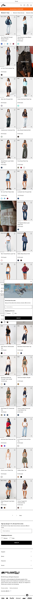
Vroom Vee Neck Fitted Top (24, 99)
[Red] (7, 198)
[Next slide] (31, 9)
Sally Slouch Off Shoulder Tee (7, 347)
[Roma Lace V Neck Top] (8, 458)
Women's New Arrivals (18, 12)
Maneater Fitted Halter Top (24, 346)
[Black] (1, 322)
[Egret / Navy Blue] (4, 44)
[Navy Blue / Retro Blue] (18, 260)
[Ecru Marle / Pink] (1, 260)
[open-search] (21, 5)
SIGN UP (16, 542)
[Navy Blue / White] (18, 198)
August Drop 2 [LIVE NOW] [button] (16, 9)
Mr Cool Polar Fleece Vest (7, 192)
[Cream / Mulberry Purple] (21, 508)
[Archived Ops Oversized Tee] (8, 427)
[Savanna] (18, 167)
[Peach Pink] (4, 353)
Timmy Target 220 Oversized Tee (22, 501)
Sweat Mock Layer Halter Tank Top (7, 161)
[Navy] (1, 508)
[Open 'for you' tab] (27, 595)
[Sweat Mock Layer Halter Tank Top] (8, 149)
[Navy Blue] (1, 167)
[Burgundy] (21, 167)
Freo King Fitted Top (23, 161)
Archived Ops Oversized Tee (8, 439)
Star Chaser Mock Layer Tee (8, 253)
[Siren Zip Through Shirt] (8, 87)
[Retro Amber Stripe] (18, 477)
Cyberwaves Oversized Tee (8, 130)
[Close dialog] (31, 281)
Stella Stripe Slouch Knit (24, 253)
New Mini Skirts (8, 216)
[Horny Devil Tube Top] (8, 273)
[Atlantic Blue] (7, 44)
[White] (24, 167)
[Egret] (18, 353)
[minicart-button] (28, 5)
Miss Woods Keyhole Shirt (24, 130)
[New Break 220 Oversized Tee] (8, 396)
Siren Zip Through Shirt (7, 99)
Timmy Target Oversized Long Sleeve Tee (24, 409)
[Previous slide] (2, 9)
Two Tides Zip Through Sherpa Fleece (7, 38)
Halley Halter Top (22, 470)
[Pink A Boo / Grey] (10, 44)
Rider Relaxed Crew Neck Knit (7, 501)
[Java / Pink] (21, 260)
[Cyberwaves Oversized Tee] (8, 118)
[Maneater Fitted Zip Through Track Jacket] (8, 365)
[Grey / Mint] (1, 136)
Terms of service (14, 588)
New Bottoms (25, 61)
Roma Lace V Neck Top (7, 470)
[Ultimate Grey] (1, 105)
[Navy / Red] (13, 44)
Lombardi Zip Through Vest (24, 192)
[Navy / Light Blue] (1, 44)
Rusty (16, 1)
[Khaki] (18, 384)
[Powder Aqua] (18, 44)
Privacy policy (4, 588)
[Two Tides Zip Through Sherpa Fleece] (8, 25)
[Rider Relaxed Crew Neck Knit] (8, 489)
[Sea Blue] (4, 415)
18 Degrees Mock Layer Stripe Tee (24, 223)
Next (20, 515)
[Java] (18, 136)
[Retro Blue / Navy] (21, 353)
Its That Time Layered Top (7, 68)
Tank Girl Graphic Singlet (24, 377)
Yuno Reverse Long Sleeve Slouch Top (24, 38)
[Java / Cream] (18, 508)
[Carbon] (1, 75)
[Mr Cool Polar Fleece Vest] (8, 180)
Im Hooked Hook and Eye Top (24, 440)
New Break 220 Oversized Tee (7, 409)
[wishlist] (25, 5)
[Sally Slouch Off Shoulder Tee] (8, 335)
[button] (14, 17)
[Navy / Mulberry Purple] (4, 446)
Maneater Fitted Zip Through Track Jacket (6, 378)
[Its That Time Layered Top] (8, 56)
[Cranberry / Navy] (1, 446)
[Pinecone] (4, 508)
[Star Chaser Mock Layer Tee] (8, 242)
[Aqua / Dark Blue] (1, 198)
